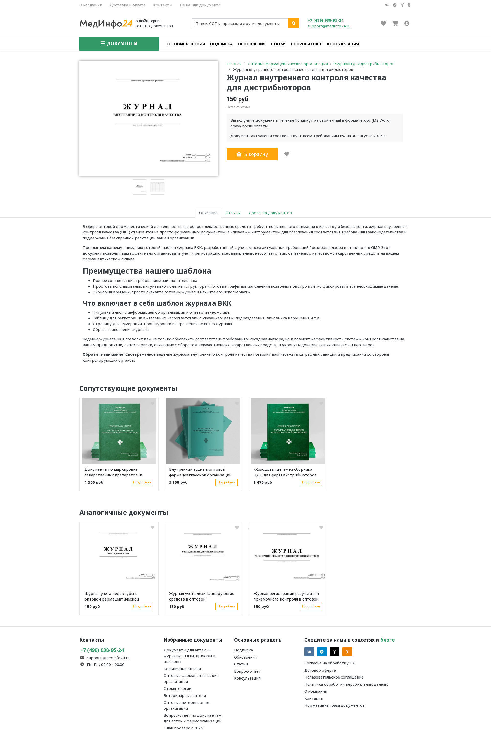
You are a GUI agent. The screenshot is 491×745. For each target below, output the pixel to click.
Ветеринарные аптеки (185, 695)
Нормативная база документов (334, 705)
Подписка (221, 43)
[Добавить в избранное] (286, 154)
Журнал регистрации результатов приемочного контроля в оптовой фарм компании (286, 597)
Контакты (162, 4)
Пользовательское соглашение (333, 677)
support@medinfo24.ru (329, 25)
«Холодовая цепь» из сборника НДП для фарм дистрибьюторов (285, 471)
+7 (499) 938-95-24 (325, 20)
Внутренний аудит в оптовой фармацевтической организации (200, 471)
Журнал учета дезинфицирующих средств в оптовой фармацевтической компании (201, 597)
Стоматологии (177, 688)
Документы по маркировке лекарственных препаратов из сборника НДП (114, 472)
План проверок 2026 (183, 727)
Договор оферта (320, 670)
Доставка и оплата (128, 4)
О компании (90, 4)
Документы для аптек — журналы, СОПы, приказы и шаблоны (189, 655)
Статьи (278, 43)
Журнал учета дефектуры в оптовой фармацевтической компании (112, 597)
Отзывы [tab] (233, 212)
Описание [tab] (208, 212)
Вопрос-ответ (306, 43)
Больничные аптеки (182, 668)
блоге (387, 640)
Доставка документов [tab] (270, 212)
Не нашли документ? (200, 4)
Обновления (251, 43)
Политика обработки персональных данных (346, 684)
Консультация (343, 43)
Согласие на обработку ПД (330, 662)
